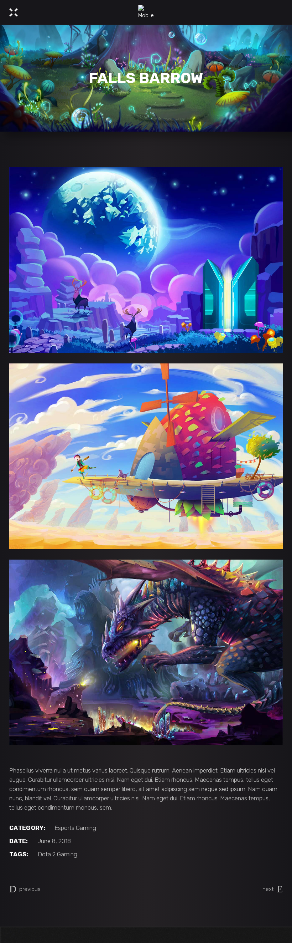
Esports (64, 827)
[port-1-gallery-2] (146, 456)
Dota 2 (47, 854)
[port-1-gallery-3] (146, 652)
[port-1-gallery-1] (146, 260)
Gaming (86, 827)
